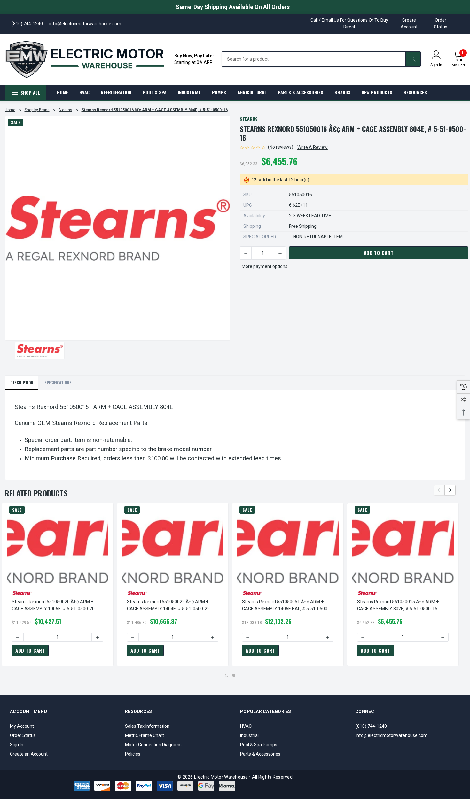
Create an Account (29, 754)
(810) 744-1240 (371, 726)
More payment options (264, 266)
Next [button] (450, 490)
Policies (132, 754)
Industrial (249, 735)
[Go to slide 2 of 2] (233, 675)
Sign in (436, 65)
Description (21, 382)
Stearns (249, 118)
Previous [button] (439, 490)
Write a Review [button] (312, 147)
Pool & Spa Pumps (258, 744)
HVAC (246, 726)
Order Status (440, 23)
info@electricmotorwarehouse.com (391, 735)
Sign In (16, 744)
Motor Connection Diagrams (153, 744)
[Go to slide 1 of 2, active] (226, 675)
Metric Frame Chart (144, 735)
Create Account (409, 23)
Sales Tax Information (147, 726)
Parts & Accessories (260, 754)
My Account (22, 726)
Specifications (58, 382)
